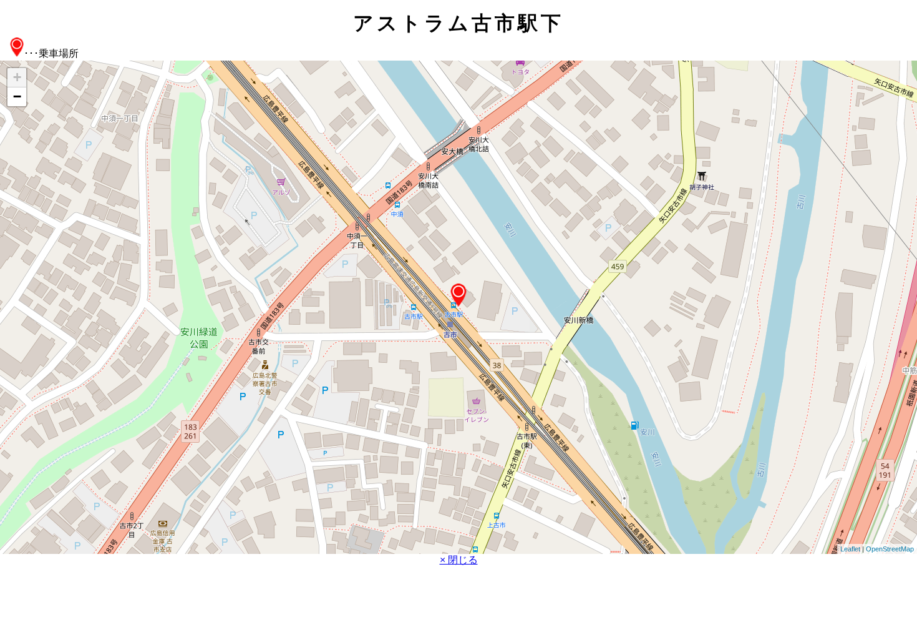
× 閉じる (459, 560)
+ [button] (17, 77)
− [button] (17, 96)
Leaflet (850, 549)
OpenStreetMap (890, 549)
